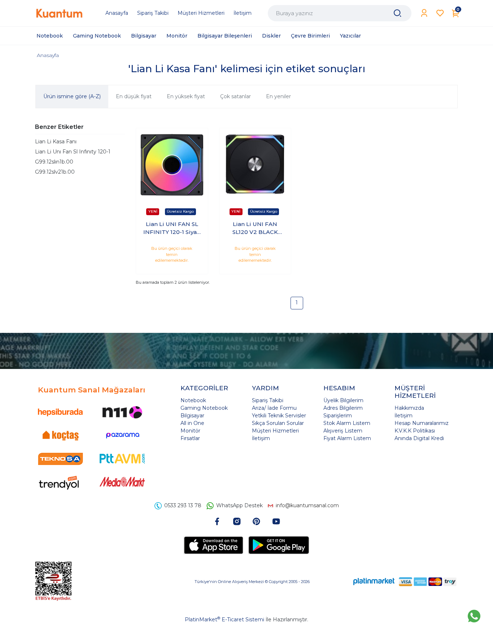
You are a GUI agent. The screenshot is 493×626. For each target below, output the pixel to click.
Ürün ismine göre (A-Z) (72, 96)
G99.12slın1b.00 (54, 161)
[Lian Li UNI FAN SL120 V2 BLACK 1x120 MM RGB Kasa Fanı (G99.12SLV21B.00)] (255, 164)
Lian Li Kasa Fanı (56, 141)
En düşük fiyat (134, 96)
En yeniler (278, 96)
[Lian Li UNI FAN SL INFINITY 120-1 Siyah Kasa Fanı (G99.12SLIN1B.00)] (172, 164)
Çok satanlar (235, 96)
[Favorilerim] (440, 13)
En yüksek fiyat (186, 96)
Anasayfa (48, 55)
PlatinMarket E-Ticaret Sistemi (224, 619)
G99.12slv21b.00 (55, 172)
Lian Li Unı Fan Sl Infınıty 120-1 (72, 151)
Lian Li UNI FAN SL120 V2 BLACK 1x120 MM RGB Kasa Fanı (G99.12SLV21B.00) (255, 228)
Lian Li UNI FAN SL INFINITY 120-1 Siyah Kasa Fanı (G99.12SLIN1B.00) (171, 228)
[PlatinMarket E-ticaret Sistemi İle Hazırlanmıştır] (373, 581)
